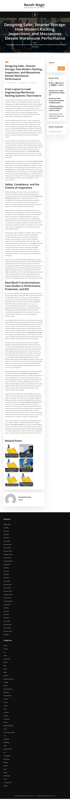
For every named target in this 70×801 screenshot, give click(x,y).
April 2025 (6, 578)
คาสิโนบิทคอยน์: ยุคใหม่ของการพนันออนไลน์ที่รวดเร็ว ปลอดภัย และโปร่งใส (56, 108)
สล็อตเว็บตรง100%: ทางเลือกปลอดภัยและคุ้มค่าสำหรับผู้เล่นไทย (57, 93)
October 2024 (7, 598)
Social (5, 769)
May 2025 (6, 574)
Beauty (5, 662)
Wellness (6, 786)
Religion (6, 762)
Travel (5, 779)
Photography (7, 756)
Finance (6, 702)
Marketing (6, 742)
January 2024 (7, 628)
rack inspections (33, 304)
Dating (5, 685)
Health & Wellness (8, 726)
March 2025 (7, 581)
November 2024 (8, 594)
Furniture (6, 712)
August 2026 (7, 524)
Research (6, 766)
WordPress (33, 796)
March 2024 (7, 621)
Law (5, 735)
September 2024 (8, 601)
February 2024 (7, 624)
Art (4, 652)
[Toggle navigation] (35, 15)
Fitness (5, 706)
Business (6, 675)
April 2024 (6, 618)
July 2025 (6, 568)
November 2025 (8, 554)
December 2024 (8, 591)
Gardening (6, 719)
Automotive (7, 659)
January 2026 (7, 548)
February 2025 (7, 584)
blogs (5, 669)
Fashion (6, 699)
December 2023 (8, 631)
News (5, 746)
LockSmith (6, 739)
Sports (5, 772)
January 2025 (7, 588)
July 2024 (6, 608)
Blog (7, 62)
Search (51, 63)
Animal (5, 645)
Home (35, 42)
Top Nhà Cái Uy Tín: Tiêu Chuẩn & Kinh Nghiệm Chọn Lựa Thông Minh (56, 116)
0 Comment (34, 82)
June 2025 (6, 571)
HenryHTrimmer (12, 82)
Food (5, 709)
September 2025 (8, 561)
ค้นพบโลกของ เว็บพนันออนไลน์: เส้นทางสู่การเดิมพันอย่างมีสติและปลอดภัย (56, 100)
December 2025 (8, 551)
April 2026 (6, 538)
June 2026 (6, 531)
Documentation (8, 689)
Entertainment (7, 695)
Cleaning (6, 682)
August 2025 (7, 564)
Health (5, 722)
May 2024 (6, 614)
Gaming (6, 716)
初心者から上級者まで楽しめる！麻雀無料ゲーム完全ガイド (56, 85)
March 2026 (7, 541)
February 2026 (7, 544)
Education (6, 692)
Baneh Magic (34, 4)
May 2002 (6, 634)
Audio (5, 655)
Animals (6, 649)
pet (4, 752)
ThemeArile (53, 796)
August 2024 (7, 604)
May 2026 (6, 534)
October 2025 (7, 558)
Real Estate (6, 759)
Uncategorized (7, 782)
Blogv (5, 672)
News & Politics (8, 749)
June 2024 (6, 611)
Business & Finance (9, 679)
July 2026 (6, 528)
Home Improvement (9, 732)
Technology (7, 776)
